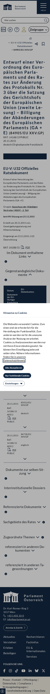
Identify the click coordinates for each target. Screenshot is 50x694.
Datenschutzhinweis (14, 360)
